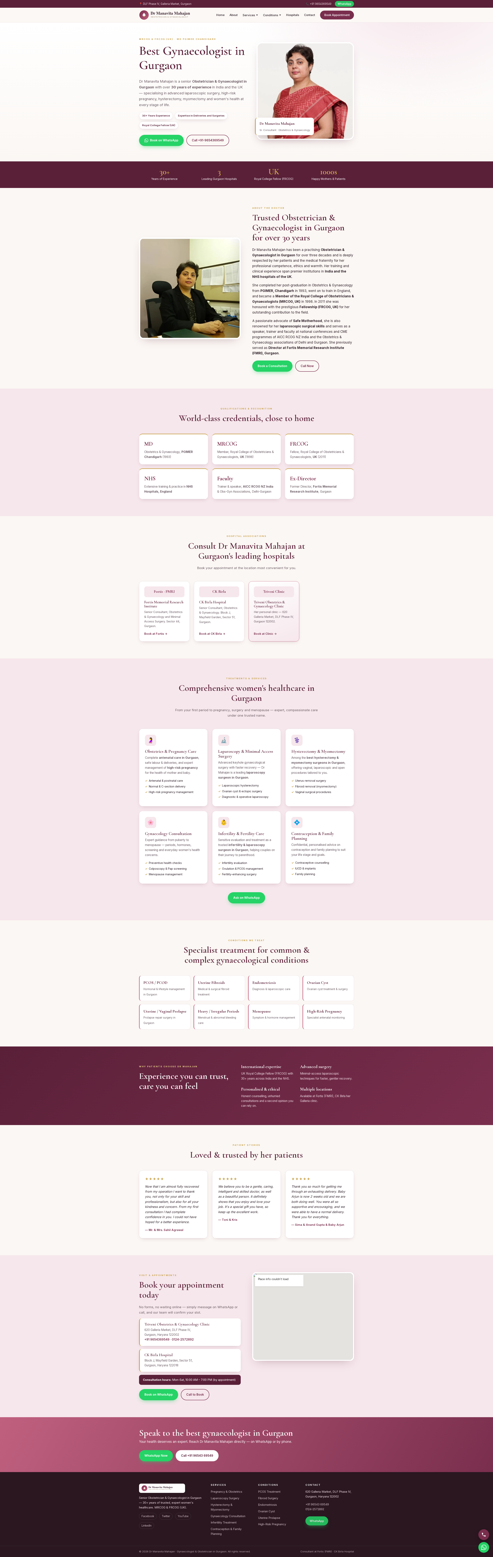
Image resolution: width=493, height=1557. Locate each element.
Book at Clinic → (265, 634)
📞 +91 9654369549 (318, 3)
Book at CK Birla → (212, 634)
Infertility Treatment (223, 1522)
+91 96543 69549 (317, 1504)
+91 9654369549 (156, 1339)
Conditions (270, 15)
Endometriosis (267, 1505)
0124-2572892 (183, 1339)
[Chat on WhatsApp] (483, 1547)
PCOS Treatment (269, 1491)
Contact (309, 15)
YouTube (183, 1516)
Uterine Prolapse (269, 1518)
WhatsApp (344, 3)
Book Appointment (337, 15)
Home (220, 15)
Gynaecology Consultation (228, 1516)
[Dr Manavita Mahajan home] (172, 15)
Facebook (148, 1516)
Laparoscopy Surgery (225, 1498)
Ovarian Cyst (266, 1511)
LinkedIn (147, 1525)
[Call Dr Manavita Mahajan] (483, 1534)
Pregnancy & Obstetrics (226, 1491)
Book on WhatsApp (164, 140)
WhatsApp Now (156, 1455)
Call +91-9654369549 (208, 140)
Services (249, 15)
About (234, 15)
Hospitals (292, 15)
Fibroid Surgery (268, 1498)
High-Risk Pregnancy (272, 1524)
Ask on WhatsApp (246, 898)
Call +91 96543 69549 (197, 1455)
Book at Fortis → (155, 634)
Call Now (307, 366)
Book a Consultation (272, 366)
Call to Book (195, 1394)
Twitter (166, 1516)
